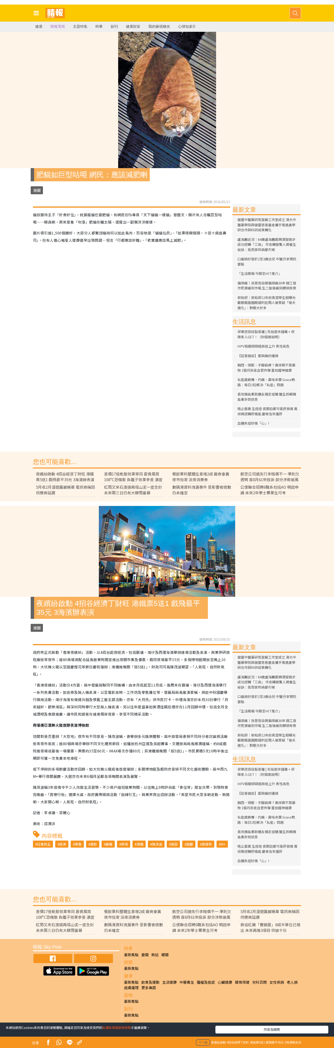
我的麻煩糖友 (159, 26)
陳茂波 (157, 844)
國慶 (189, 844)
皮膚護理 (131, 987)
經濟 (62, 844)
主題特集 (80, 26)
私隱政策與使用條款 (116, 1027)
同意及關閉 (272, 1029)
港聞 (37, 190)
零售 (78, 844)
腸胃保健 (242, 982)
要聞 (145, 954)
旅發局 (207, 844)
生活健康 (169, 982)
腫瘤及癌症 (206, 982)
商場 (124, 844)
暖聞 (165, 954)
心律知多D (186, 26)
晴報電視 (57, 26)
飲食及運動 (150, 982)
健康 (38, 26)
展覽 (109, 844)
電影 (93, 844)
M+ (223, 844)
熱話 (155, 954)
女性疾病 (276, 982)
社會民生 (44, 844)
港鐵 (140, 844)
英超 (174, 844)
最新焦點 (131, 954)
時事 (99, 26)
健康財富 (133, 26)
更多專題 (148, 987)
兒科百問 (259, 982)
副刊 (114, 26)
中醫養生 (186, 982)
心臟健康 (225, 982)
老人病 (292, 982)
